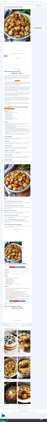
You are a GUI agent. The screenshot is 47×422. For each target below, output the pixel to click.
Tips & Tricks (23, 1)
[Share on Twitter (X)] (18, 73)
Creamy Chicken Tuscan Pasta (9, 379)
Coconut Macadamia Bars (22, 353)
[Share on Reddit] (20, 73)
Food (20, 1)
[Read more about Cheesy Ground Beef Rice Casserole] (24, 367)
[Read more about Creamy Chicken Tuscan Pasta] (10, 367)
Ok (41, 419)
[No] (7, 421)
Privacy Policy (37, 1)
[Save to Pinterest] (4, 56)
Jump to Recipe (17, 80)
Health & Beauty (28, 1)
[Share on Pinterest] (14, 73)
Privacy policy (3, 421)
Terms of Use (42, 1)
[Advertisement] (17, 48)
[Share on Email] (16, 73)
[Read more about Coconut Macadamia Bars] (24, 341)
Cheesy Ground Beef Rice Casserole (24, 379)
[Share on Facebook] (5, 56)
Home (17, 1)
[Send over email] (7, 56)
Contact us (32, 1)
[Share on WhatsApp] (22, 73)
